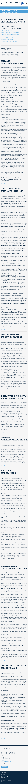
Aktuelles (14, 10)
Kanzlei (8, 10)
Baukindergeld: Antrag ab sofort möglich (10, 43)
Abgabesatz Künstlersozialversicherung (10, 37)
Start (3, 10)
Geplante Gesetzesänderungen (8, 30)
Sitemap (3, 777)
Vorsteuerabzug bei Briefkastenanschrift (10, 32)
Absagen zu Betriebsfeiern (7, 39)
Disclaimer (3, 774)
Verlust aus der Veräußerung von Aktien (10, 41)
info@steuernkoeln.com (7, 780)
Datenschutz (4, 776)
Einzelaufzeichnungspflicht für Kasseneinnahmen (12, 36)
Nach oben (3, 183)
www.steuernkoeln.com (6, 761)
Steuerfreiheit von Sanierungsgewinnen (10, 34)
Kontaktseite (4, 766)
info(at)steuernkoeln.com (6, 760)
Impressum (3, 772)
